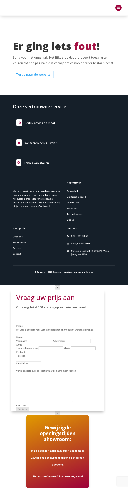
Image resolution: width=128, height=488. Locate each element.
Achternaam (59, 340)
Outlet (70, 219)
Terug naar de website (33, 74)
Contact (17, 253)
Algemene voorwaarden (74, 285)
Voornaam (21, 340)
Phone (19, 325)
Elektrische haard (76, 196)
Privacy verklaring (51, 285)
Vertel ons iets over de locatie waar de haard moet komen (46, 370)
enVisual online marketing (79, 272)
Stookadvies (19, 242)
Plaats (67, 348)
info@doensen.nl (80, 243)
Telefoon (20, 355)
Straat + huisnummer (27, 348)
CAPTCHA (21, 405)
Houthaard (72, 208)
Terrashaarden (75, 214)
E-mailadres (22, 363)
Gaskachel (72, 191)
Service (17, 248)
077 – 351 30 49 (79, 236)
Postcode (21, 352)
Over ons (18, 236)
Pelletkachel (73, 202)
